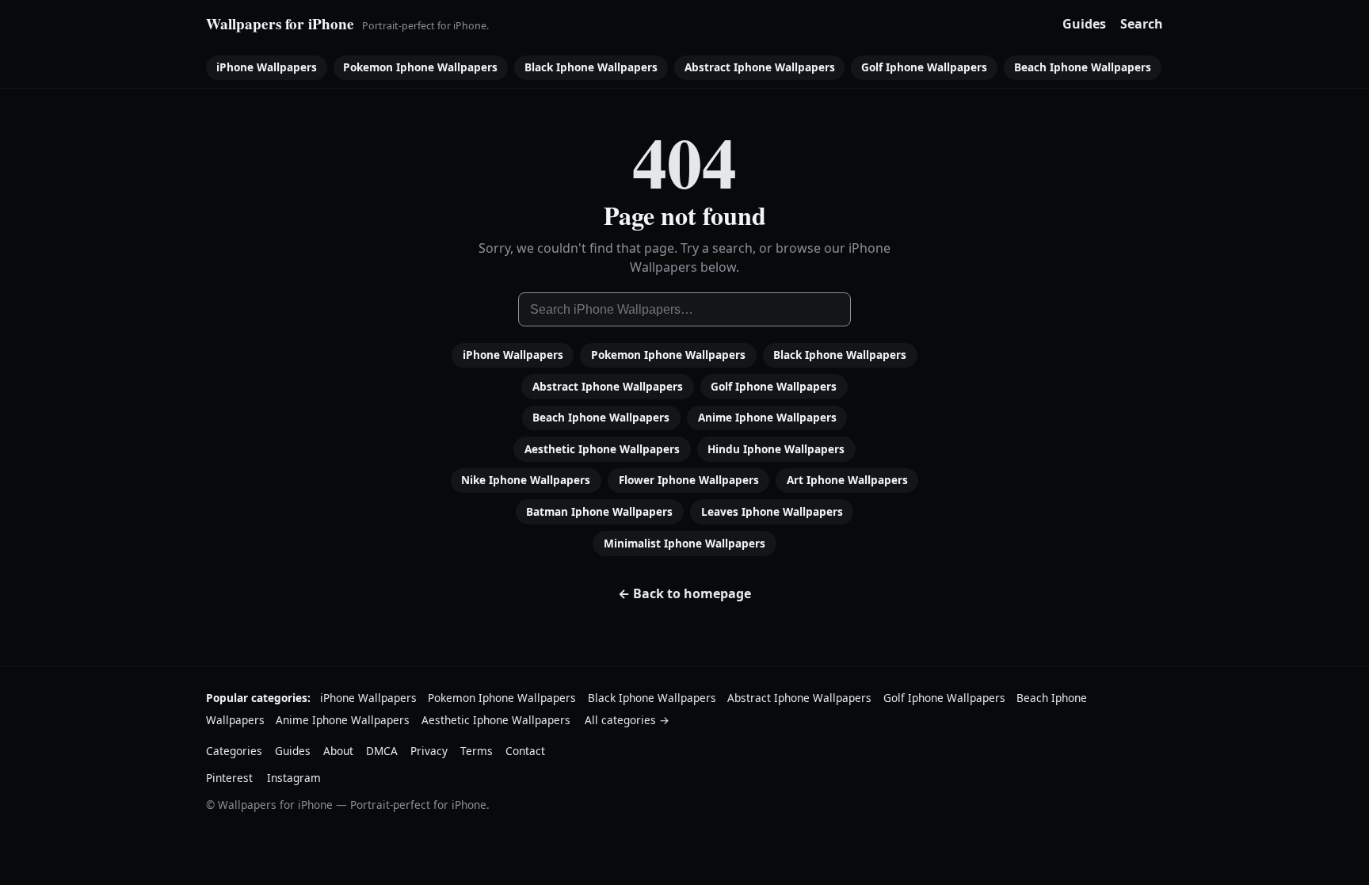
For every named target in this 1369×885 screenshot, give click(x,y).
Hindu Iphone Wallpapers (776, 448)
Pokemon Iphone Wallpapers (420, 66)
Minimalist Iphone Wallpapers (684, 543)
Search (1141, 23)
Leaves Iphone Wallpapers (772, 511)
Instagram (294, 777)
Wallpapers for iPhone (280, 24)
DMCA (382, 750)
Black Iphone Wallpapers (591, 66)
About (338, 750)
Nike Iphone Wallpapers (525, 479)
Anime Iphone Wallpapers (767, 417)
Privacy (429, 750)
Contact (525, 750)
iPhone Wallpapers (266, 66)
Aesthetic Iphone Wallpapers (602, 448)
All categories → (627, 719)
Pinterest (229, 777)
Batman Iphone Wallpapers (599, 511)
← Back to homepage (684, 593)
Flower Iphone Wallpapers (689, 479)
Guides (1084, 23)
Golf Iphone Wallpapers (924, 66)
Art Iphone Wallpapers (847, 479)
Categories (234, 750)
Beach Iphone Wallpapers (1082, 66)
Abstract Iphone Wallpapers (759, 66)
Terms (476, 750)
